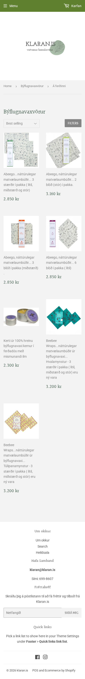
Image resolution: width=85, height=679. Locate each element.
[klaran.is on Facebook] (37, 658)
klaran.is (22, 670)
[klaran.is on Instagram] (45, 658)
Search (43, 546)
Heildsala (42, 552)
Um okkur (43, 540)
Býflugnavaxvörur (32, 86)
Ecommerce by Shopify (60, 670)
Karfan (76, 6)
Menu (13, 6)
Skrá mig (71, 613)
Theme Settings (67, 636)
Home (8, 86)
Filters (73, 123)
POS (35, 670)
